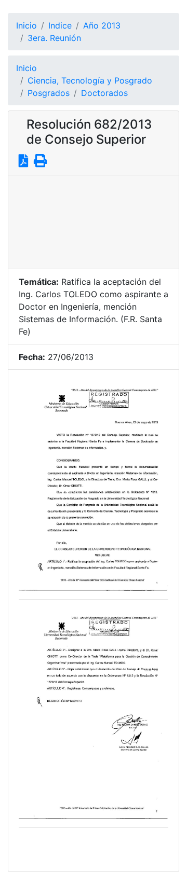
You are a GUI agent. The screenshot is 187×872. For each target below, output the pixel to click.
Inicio (26, 25)
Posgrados (49, 93)
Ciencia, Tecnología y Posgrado (90, 80)
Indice (60, 25)
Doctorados (104, 93)
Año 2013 (102, 25)
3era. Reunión (54, 38)
